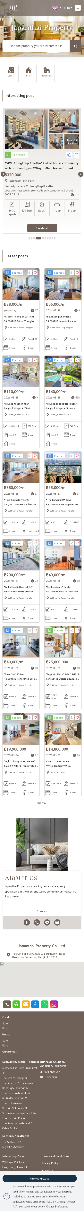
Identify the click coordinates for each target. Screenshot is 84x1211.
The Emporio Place (13, 1118)
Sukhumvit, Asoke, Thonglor (20, 1061)
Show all (42, 802)
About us (48, 1170)
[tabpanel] (42, 171)
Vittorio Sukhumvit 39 (15, 1108)
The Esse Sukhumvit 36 (16, 1093)
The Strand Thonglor (14, 1077)
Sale (5, 1023)
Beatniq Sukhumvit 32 (15, 1088)
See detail (42, 228)
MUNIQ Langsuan (50, 1071)
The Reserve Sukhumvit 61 (18, 1123)
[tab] (29, 238)
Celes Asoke (9, 1128)
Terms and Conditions (55, 1156)
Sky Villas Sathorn (13, 1146)
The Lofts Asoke (12, 1103)
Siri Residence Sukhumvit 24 (19, 1113)
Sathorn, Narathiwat (15, 1135)
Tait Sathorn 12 (11, 1142)
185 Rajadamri (48, 1076)
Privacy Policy (50, 1163)
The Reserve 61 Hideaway (17, 1083)
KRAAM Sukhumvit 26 (15, 1098)
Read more (12, 896)
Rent (5, 1028)
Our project (9, 1051)
